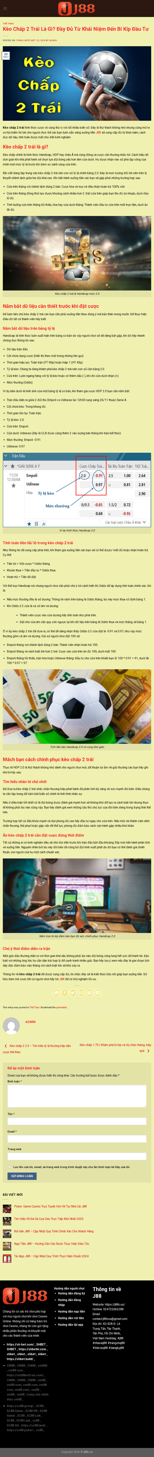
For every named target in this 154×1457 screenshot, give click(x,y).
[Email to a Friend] (81, 993)
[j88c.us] (77, 8)
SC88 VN (31, 1411)
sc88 (35, 1420)
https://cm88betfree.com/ (25, 1375)
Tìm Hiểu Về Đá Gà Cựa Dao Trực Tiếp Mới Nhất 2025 (48, 1219)
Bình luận (15, 1081)
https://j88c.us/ (115, 1304)
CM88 (11, 1365)
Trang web (14, 1149)
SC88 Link (34, 1415)
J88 (98, 132)
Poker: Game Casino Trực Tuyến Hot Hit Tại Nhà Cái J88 (50, 1206)
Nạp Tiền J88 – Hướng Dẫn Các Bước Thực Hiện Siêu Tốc (51, 1244)
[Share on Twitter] (73, 993)
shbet (11, 1354)
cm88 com (15, 1370)
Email (12, 1131)
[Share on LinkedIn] (97, 993)
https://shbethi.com (32, 1349)
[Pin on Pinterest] (89, 993)
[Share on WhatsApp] (56, 993)
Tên (11, 1114)
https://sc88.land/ (33, 1425)
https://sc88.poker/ (20, 1430)
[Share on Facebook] (64, 993)
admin (53, 40)
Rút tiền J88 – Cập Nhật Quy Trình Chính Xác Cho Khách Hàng (54, 1231)
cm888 (42, 1365)
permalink (61, 1007)
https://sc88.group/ (20, 1406)
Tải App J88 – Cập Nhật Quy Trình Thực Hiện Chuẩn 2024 (51, 1256)
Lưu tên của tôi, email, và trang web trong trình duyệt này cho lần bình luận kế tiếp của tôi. (71, 1167)
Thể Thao (8, 23)
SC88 (39, 1406)
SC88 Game (15, 1411)
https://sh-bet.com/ (20, 1344)
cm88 (41, 1380)
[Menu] (5, 8)
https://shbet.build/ (20, 1359)
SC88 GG (13, 1425)
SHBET (41, 1344)
